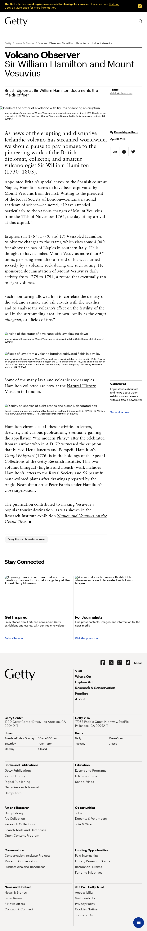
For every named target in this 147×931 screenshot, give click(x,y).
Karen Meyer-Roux (126, 132)
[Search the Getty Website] (140, 21)
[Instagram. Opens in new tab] (119, 662)
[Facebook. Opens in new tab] (102, 662)
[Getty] (16, 22)
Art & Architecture (121, 93)
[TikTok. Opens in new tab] (128, 662)
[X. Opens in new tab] (111, 662)
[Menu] (138, 922)
